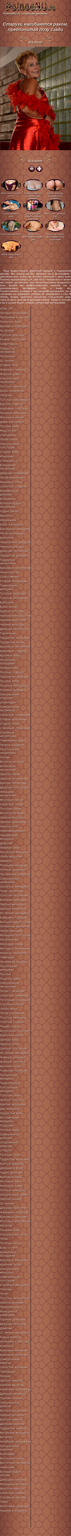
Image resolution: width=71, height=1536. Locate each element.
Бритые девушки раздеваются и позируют (55, 196)
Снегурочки (8, 435)
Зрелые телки (10, 1044)
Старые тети (9, 365)
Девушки (6, 843)
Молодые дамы (11, 1186)
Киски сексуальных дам (11, 255)
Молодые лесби (11, 800)
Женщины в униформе (8, 1313)
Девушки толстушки (14, 787)
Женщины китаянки (14, 1484)
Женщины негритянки (8, 793)
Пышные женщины (13, 413)
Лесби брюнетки (11, 477)
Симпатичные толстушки (10, 1278)
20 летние (7, 1203)
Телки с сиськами (12, 991)
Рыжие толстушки (13, 339)
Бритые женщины (13, 1104)
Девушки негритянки (14, 629)
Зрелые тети (9, 826)
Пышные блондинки (14, 685)
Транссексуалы (11, 1307)
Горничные (8, 633)
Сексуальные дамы (14, 1194)
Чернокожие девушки (15, 542)
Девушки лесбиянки (14, 551)
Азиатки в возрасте (14, 1510)
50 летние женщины (14, 913)
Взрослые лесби (12, 1035)
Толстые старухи (12, 1022)
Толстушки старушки (15, 1000)
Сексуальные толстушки (9, 445)
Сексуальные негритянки (9, 984)
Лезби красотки (11, 856)
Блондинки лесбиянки (8, 466)
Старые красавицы (13, 719)
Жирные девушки (12, 1057)
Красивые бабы (11, 1177)
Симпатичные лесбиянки (10, 708)
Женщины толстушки (15, 935)
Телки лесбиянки (12, 1013)
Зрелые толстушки (13, 1048)
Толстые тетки (10, 1155)
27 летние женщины (14, 1332)
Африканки (8, 520)
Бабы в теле (9, 1247)
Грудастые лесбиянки (7, 350)
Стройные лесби (12, 1004)
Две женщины (10, 1108)
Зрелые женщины (13, 904)
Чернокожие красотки (15, 615)
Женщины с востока (14, 1341)
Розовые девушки (13, 690)
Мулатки (6, 1225)
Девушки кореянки (13, 1479)
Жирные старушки (13, 369)
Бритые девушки (12, 1163)
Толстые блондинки (14, 598)
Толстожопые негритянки (9, 751)
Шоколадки (8, 702)
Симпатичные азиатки (10, 1361)
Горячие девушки (12, 1319)
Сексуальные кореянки (9, 1447)
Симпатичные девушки (10, 1136)
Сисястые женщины (14, 886)
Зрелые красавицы (13, 822)
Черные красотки (12, 624)
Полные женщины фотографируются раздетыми (55, 236)
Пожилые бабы (11, 321)
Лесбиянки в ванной (14, 317)
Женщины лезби (12, 417)
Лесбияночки (9, 939)
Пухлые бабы (9, 426)
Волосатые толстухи (15, 1031)
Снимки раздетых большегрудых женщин (33, 196)
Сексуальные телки (14, 1234)
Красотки (6, 515)
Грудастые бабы (11, 1113)
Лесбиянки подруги (14, 962)
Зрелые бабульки (12, 817)
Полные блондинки (14, 313)
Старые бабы (9, 452)
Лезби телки (8, 439)
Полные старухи (12, 672)
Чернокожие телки (13, 620)
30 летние (7, 360)
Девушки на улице (13, 1324)
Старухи (6, 1150)
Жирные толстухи (13, 1062)
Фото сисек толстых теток (11, 194)
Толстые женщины (13, 1017)
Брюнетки (7, 537)
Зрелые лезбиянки (13, 908)
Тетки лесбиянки (12, 891)
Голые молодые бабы (11, 234)
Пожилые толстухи (13, 1070)
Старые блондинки (13, 581)
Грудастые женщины (15, 638)
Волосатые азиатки (14, 1410)
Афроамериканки (12, 831)
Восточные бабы (12, 1458)
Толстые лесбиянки (14, 895)
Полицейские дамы (14, 865)
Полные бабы (10, 1130)
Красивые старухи (13, 651)
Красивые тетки (11, 482)
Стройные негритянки (8, 734)
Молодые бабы (11, 1181)
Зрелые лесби (10, 774)
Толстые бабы (10, 1095)
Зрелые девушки (12, 1302)
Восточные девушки (14, 1506)
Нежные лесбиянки (14, 953)
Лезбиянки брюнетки (15, 926)
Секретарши (9, 344)
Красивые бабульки (14, 326)
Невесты (6, 861)
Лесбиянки (7, 356)
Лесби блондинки (12, 533)
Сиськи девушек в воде (11, 215)
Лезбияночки (9, 668)
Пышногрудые (10, 1083)
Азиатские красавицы (15, 1389)
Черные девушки (12, 546)
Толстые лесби (11, 1243)
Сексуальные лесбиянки (9, 380)
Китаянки (6, 1437)
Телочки (6, 1289)
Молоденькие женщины (10, 1119)
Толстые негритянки (14, 1298)
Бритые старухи (11, 404)
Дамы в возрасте (12, 422)
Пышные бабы (10, 1230)
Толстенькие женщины (9, 1089)
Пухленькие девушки (15, 874)
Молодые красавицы (15, 1221)
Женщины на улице (14, 1212)
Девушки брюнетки (13, 1208)
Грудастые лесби (12, 642)
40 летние (7, 330)
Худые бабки (9, 511)
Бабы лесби (8, 607)
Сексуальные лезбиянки (9, 880)
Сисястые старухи (13, 486)
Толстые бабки (10, 808)
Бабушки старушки (13, 917)
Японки (5, 1376)
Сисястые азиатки (13, 1493)
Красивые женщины (14, 1260)
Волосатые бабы (12, 761)
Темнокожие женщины (9, 587)
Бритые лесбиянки (13, 783)
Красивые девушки (13, 1216)
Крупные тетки (10, 1264)
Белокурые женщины (15, 529)
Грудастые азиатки (13, 1428)
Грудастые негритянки (8, 561)
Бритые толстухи (12, 611)
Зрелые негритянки (14, 778)
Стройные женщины (14, 1285)
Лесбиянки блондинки (7, 661)
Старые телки (10, 723)
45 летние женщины (14, 1053)
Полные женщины (13, 1190)
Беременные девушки (9, 492)
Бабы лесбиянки (12, 391)
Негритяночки (10, 572)
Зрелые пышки (10, 1199)
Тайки (4, 1502)
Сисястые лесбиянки (15, 715)
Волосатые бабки (12, 813)
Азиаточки (7, 1467)
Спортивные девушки (9, 1144)
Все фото (35, 42)
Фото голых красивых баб (55, 215)
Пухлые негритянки (14, 676)
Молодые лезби (11, 944)
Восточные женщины (15, 1463)
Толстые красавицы (14, 399)
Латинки (6, 395)
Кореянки (6, 1346)
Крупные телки (10, 1066)
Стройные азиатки (13, 1497)
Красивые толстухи (14, 408)
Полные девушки (12, 869)
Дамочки (6, 1328)
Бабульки (7, 602)
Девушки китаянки (13, 1394)
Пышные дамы (10, 978)
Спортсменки (9, 576)
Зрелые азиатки (11, 1380)
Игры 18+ (7, 308)
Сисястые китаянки (14, 1367)
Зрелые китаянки (12, 1415)
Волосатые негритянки (8, 768)
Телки (4, 1239)
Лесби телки (9, 1008)
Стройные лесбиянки (15, 728)
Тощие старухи (11, 1026)
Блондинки (8, 499)
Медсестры (8, 430)
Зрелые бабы (9, 1039)
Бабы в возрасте (12, 524)
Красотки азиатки (12, 1488)
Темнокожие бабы (13, 740)
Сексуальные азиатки (9, 1404)
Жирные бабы (10, 847)
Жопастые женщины (15, 852)
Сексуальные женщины (9, 1270)
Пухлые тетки (9, 681)
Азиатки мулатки (12, 1385)
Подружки (7, 1125)
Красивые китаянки (14, 1350)
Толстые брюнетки (13, 386)
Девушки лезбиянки (14, 473)
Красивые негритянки (15, 568)
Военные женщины (14, 900)
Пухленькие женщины (8, 968)
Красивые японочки (14, 1355)
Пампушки (7, 957)
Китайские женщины (14, 1432)
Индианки (7, 456)
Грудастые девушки (14, 555)
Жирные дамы (10, 374)
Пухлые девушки (12, 335)
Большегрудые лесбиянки (11, 505)
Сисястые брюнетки (14, 995)
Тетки (4, 1294)
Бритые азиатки (11, 1419)
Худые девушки (11, 1172)
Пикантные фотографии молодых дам (33, 236)
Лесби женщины (11, 931)
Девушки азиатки (12, 1424)
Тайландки (8, 1371)
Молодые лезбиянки (15, 948)
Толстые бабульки (13, 593)
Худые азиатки (10, 1337)
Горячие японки (11, 1398)
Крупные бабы (10, 655)
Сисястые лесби (12, 804)
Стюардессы (9, 460)
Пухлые (5, 974)
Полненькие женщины (8, 1076)
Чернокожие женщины (9, 837)
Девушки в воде (11, 1168)
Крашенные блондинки (8, 1253)
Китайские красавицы (15, 1441)
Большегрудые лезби (15, 922)
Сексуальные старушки (9, 696)
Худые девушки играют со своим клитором (33, 216)
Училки (5, 757)
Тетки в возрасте (12, 745)
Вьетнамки (7, 1454)
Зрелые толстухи (12, 1100)
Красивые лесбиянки (15, 646)
